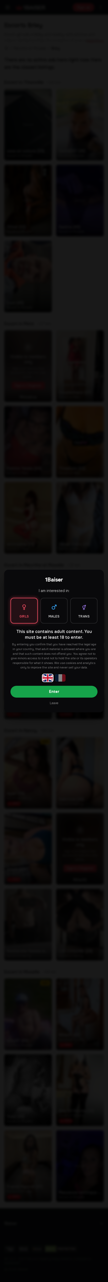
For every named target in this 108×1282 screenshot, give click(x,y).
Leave (54, 703)
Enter (54, 691)
